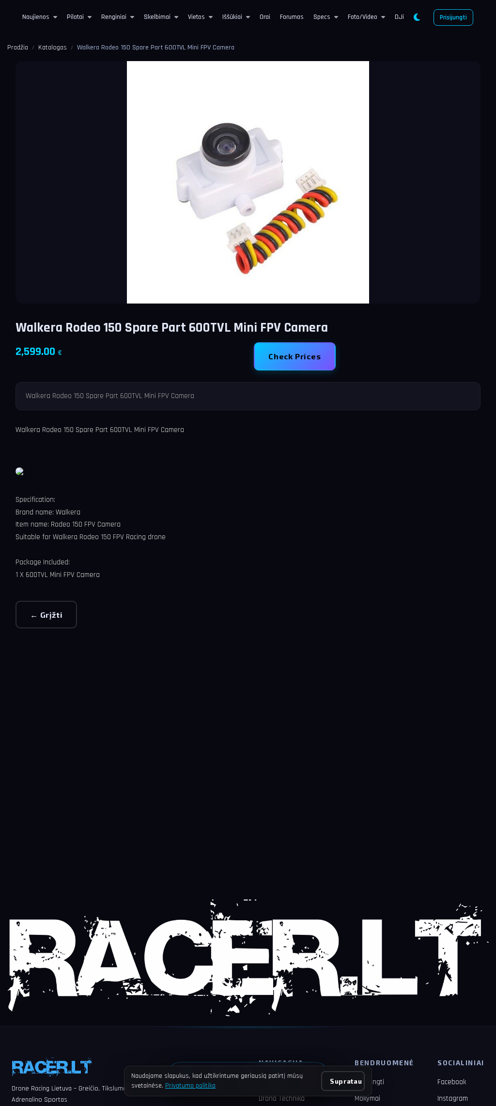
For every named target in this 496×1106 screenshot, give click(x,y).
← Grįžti (46, 614)
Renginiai (113, 17)
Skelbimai (157, 17)
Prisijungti (453, 17)
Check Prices (294, 356)
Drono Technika (282, 1098)
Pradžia (17, 47)
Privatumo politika (190, 1085)
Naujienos (35, 17)
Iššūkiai (232, 17)
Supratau (346, 1081)
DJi (399, 17)
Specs (321, 17)
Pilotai (75, 17)
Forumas (292, 17)
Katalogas (52, 47)
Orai (265, 17)
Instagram (452, 1098)
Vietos (196, 17)
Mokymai (367, 1098)
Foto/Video (362, 17)
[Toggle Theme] (417, 17)
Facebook (451, 1082)
